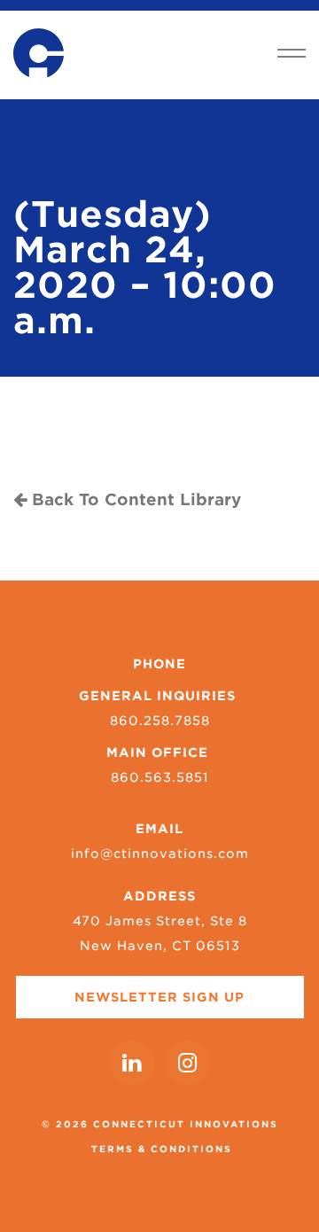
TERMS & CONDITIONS (161, 1148)
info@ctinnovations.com (160, 853)
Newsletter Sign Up (159, 997)
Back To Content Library (134, 499)
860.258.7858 (160, 720)
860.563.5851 (160, 777)
